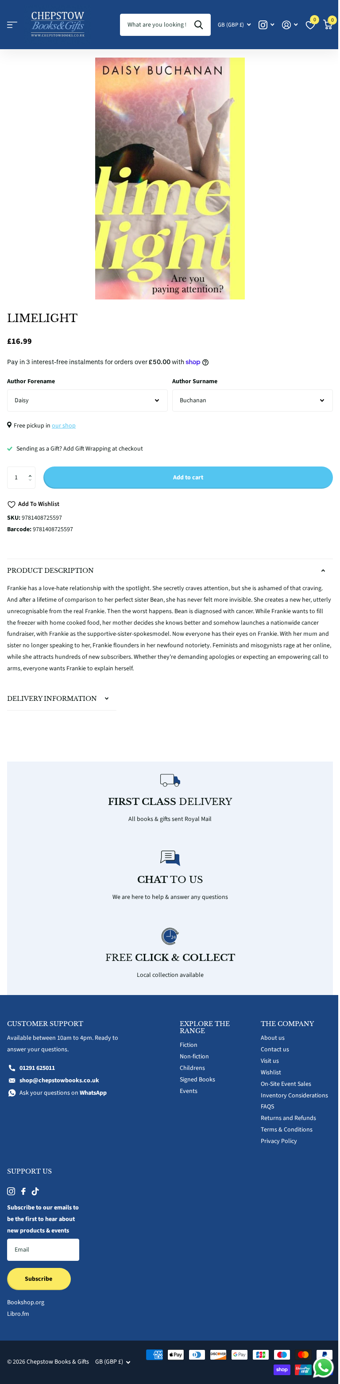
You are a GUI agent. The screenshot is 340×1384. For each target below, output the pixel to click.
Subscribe (39, 1285)
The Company (282, 1019)
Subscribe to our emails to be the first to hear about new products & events (39, 1220)
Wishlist (266, 1067)
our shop (64, 425)
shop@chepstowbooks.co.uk (59, 1075)
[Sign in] (290, 25)
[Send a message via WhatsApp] (317, 1367)
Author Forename (31, 381)
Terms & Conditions (282, 1124)
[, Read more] (266, 25)
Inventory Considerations (289, 1090)
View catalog (12, 25)
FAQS (262, 1101)
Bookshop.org (25, 1309)
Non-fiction (191, 1051)
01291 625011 (37, 1063)
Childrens (189, 1063)
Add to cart (188, 477)
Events (185, 1085)
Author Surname (194, 381)
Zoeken (198, 25)
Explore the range (202, 1022)
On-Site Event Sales (281, 1078)
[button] (32, 470)
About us (268, 1033)
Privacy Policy (274, 1136)
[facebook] (23, 1186)
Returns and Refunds (283, 1113)
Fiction (185, 1040)
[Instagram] (11, 1186)
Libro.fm (18, 1320)
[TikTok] (35, 1186)
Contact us (270, 1044)
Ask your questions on (63, 1087)
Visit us (265, 1056)
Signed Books (194, 1074)
